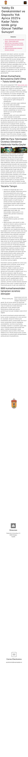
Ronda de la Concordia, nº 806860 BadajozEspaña (13, 535)
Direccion (13, 530)
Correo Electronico (14, 659)
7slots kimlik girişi (22, 85)
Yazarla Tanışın (9, 46)
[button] (25, 2)
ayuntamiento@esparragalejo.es (14, 662)
